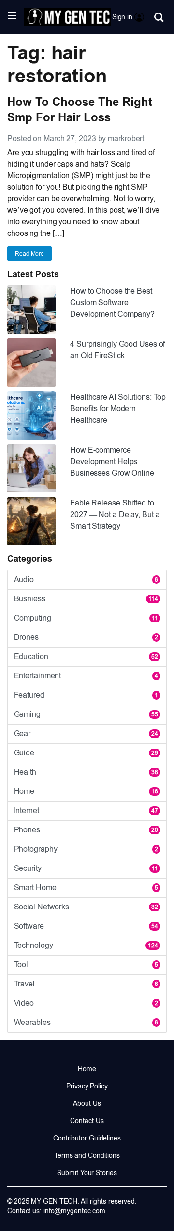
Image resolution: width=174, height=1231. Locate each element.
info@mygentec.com (74, 1211)
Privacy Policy (87, 1086)
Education (86, 656)
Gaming (86, 714)
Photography (86, 849)
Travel (86, 984)
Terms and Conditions (87, 1155)
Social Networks (86, 907)
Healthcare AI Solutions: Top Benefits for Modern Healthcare (118, 408)
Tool (86, 964)
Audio (86, 579)
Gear (86, 733)
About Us (87, 1103)
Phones (86, 830)
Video (86, 1003)
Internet (86, 810)
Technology (86, 945)
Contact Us (86, 1121)
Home (86, 791)
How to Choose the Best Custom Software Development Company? (112, 302)
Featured (86, 695)
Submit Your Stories (86, 1173)
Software (86, 926)
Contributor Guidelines (87, 1138)
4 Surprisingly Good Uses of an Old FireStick (117, 350)
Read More (29, 253)
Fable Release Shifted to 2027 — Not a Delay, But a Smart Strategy (115, 514)
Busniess (86, 599)
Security (86, 868)
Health (86, 772)
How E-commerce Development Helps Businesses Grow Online (112, 461)
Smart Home (86, 887)
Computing (86, 618)
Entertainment (86, 676)
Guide (86, 753)
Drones (86, 637)
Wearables (86, 1022)
